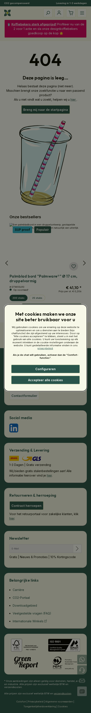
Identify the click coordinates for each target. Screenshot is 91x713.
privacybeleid (45, 348)
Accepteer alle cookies (45, 380)
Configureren (45, 369)
